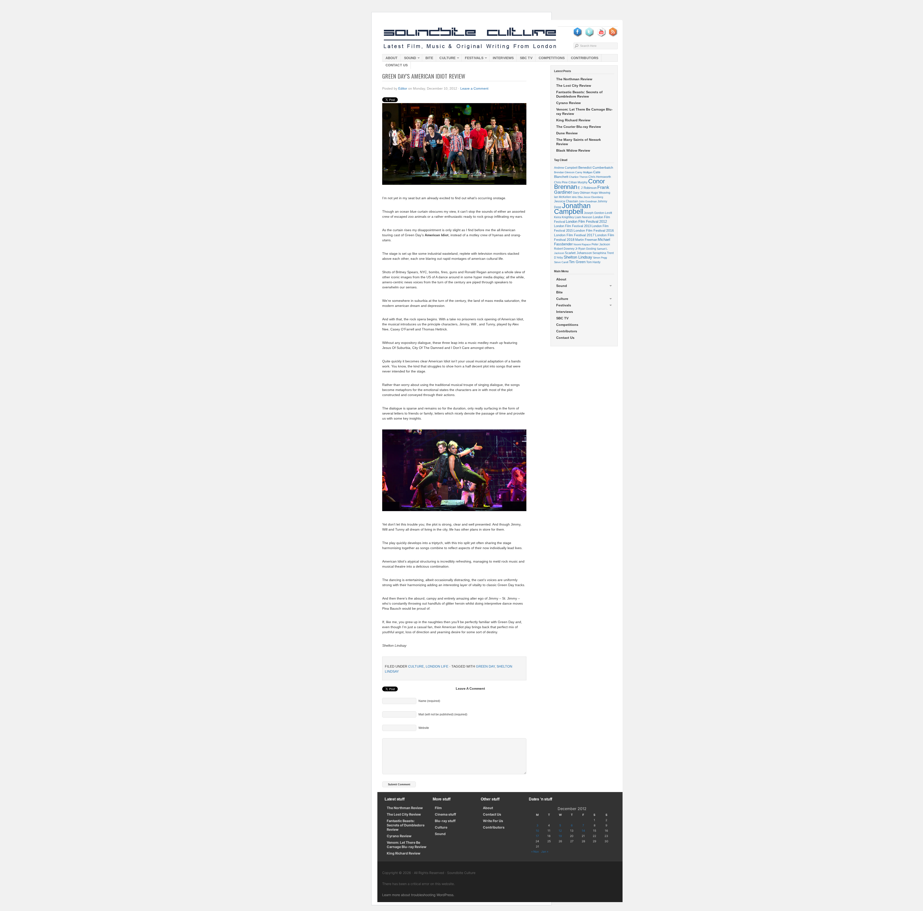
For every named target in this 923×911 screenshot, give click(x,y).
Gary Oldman (581, 192)
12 (560, 830)
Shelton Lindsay (578, 257)
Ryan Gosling (587, 248)
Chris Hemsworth (599, 176)
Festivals (472, 59)
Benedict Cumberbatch (595, 167)
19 (560, 836)
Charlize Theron (578, 176)
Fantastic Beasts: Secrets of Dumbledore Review (579, 94)
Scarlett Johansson (578, 253)
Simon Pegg (600, 257)
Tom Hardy (593, 262)
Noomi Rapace (582, 244)
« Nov (535, 851)
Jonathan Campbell (572, 208)
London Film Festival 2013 (572, 226)
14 (583, 830)
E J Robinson (587, 188)
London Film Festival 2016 (594, 230)
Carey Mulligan (583, 172)
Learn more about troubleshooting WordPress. (418, 895)
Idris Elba (577, 197)
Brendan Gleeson (564, 172)
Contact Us (397, 65)
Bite (429, 58)
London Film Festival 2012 (586, 221)
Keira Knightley (564, 217)
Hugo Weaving (600, 192)
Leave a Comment (474, 88)
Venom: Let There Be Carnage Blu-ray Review (584, 111)
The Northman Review (574, 79)
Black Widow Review (573, 150)
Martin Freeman (586, 240)
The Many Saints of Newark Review (578, 142)
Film (438, 808)
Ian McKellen (562, 197)
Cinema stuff (445, 814)
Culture (445, 59)
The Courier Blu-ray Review (578, 127)
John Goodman (588, 201)
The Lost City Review (573, 85)
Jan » (544, 851)
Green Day (485, 666)
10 (537, 830)
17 (537, 836)
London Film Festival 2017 (574, 235)
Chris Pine (561, 182)
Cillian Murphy (577, 182)
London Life (437, 666)
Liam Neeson (583, 217)
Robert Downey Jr (566, 248)
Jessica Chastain (566, 201)
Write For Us (493, 821)
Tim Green (577, 262)
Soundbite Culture (470, 38)
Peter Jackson (601, 244)
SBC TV (526, 58)
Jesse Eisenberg (593, 197)
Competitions (552, 58)
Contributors (584, 58)
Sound (408, 59)
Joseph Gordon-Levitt (598, 212)
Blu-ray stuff (445, 821)
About (392, 58)
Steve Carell (561, 262)
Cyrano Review (568, 103)
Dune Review (567, 133)
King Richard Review (573, 120)
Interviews (503, 58)
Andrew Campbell (566, 167)
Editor (402, 88)
